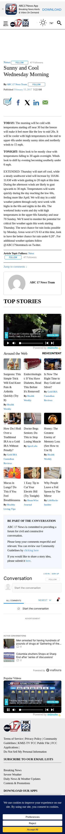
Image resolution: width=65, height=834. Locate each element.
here (28, 560)
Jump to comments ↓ (15, 266)
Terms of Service (13, 738)
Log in (46, 574)
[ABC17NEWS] (23, 23)
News (31, 253)
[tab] (14, 600)
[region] (32, 623)
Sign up (55, 574)
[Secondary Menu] (8, 22)
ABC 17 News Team (17, 84)
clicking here (31, 550)
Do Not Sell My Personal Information (25, 751)
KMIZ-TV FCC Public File (33, 743)
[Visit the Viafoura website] (53, 670)
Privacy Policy (33, 738)
